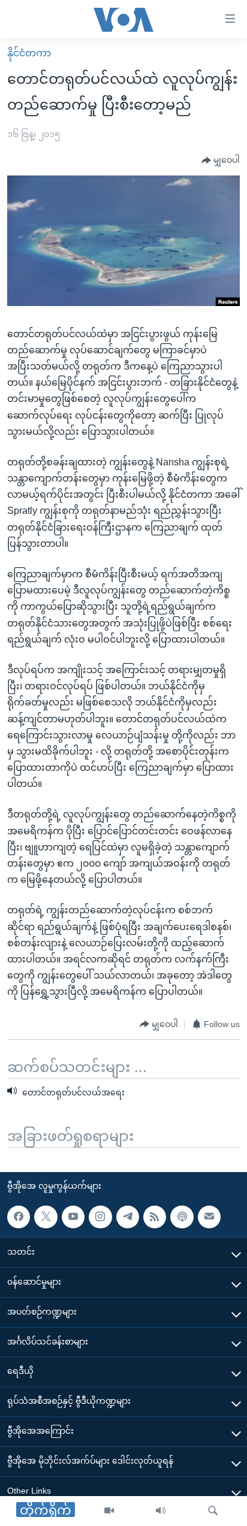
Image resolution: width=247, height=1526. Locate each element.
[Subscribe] (209, 1217)
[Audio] (161, 1511)
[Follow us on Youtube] (73, 1217)
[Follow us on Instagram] (100, 1217)
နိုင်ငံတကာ (29, 53)
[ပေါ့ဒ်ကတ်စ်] (181, 1217)
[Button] (220, 160)
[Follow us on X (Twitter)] (45, 1217)
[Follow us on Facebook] (18, 1217)
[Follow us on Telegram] (127, 1217)
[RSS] (154, 1217)
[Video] (109, 1511)
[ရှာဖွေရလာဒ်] (213, 1511)
